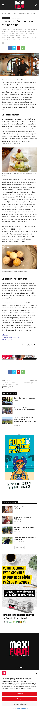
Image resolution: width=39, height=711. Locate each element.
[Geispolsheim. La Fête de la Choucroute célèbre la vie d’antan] (7, 410)
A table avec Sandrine (16, 18)
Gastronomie (20, 13)
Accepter (19, 694)
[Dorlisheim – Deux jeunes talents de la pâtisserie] (7, 540)
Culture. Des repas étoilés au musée (25, 398)
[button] (36, 673)
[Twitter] (14, 48)
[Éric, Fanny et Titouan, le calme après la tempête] (7, 509)
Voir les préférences (20, 704)
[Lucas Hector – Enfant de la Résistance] (7, 520)
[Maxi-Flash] (3, 43)
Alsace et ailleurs (6, 403)
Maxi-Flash (9, 43)
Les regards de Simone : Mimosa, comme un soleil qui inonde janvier (10, 385)
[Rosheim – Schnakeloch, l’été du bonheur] (7, 530)
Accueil (4, 13)
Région (4, 413)
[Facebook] (10, 48)
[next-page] (6, 429)
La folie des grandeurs (30, 383)
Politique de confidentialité (20, 708)
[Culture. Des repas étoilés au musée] (7, 401)
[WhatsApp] (23, 48)
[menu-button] (3, 5)
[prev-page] (3, 429)
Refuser (19, 699)
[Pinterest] (18, 48)
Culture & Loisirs (11, 13)
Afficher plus (19, 547)
